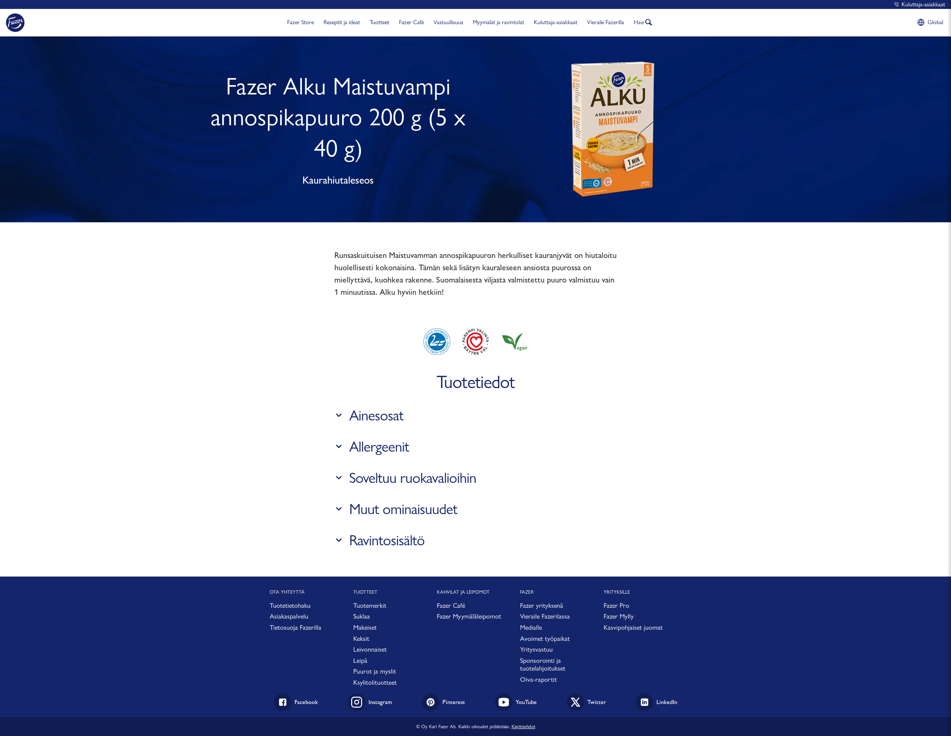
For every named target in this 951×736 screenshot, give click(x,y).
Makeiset (365, 627)
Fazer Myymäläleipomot (469, 616)
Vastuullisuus (448, 22)
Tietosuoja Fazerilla (295, 627)
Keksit (361, 638)
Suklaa (361, 616)
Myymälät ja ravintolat (498, 22)
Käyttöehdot (523, 726)
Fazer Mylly (619, 616)
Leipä (360, 660)
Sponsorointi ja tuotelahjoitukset (542, 664)
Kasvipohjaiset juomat (633, 627)
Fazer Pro (616, 605)
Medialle (531, 627)
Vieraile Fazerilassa (545, 616)
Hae (639, 22)
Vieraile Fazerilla (605, 22)
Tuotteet (379, 22)
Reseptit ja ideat (342, 22)
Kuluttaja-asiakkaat (923, 4)
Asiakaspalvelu (289, 616)
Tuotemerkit (369, 605)
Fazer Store (300, 22)
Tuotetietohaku (290, 605)
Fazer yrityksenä (541, 605)
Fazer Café (411, 22)
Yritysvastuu (536, 649)
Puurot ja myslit (374, 671)
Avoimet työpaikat (545, 638)
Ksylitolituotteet (375, 682)
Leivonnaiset (370, 649)
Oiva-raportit (538, 679)
